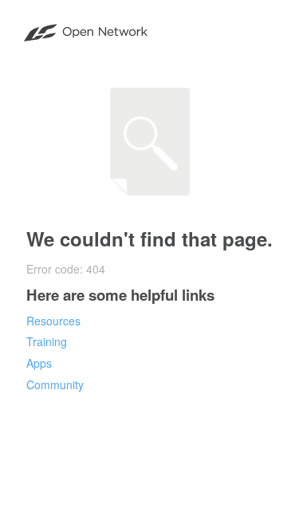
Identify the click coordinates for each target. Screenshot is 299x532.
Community (55, 384)
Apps (39, 363)
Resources (53, 321)
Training (46, 341)
